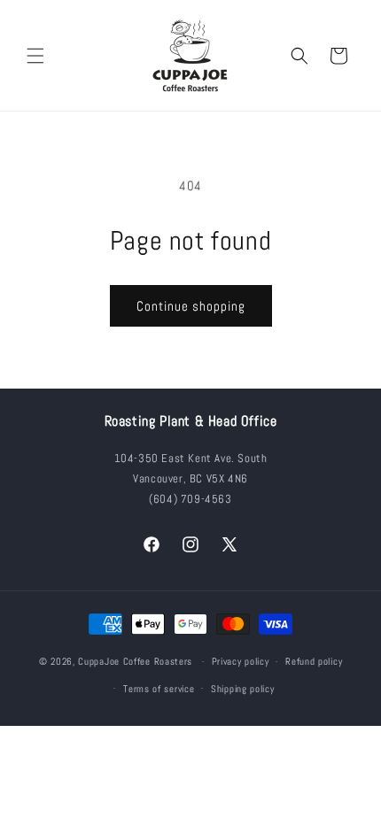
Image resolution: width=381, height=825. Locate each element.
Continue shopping (190, 305)
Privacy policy (240, 661)
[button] (35, 55)
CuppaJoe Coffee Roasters (135, 661)
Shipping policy (243, 688)
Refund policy (313, 661)
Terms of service (158, 688)
